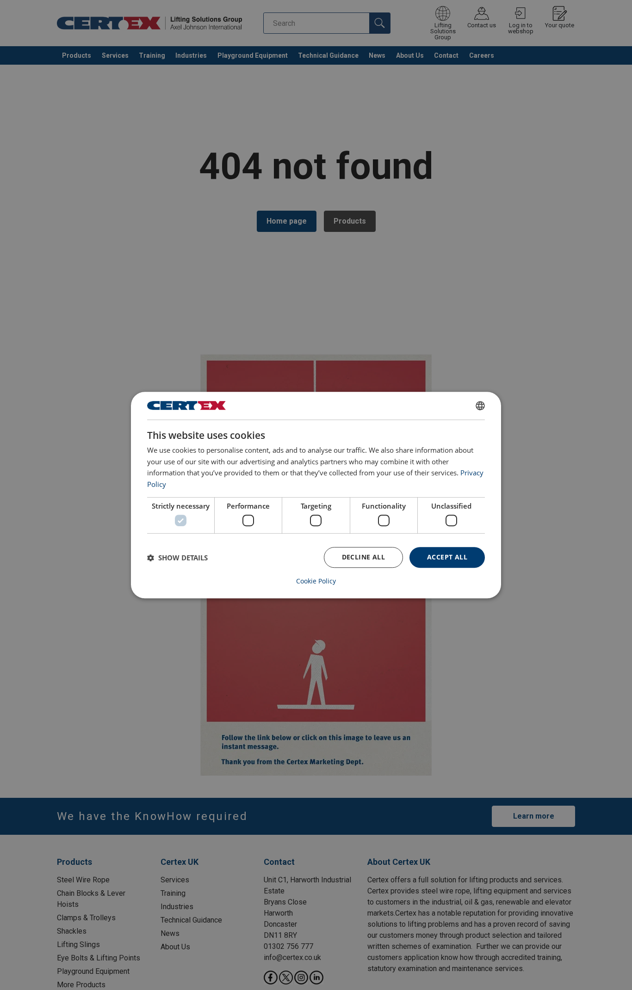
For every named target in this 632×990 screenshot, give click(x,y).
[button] (177, 558)
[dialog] (316, 495)
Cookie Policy (316, 581)
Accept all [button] (447, 557)
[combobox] (480, 405)
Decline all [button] (363, 557)
